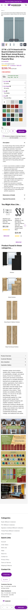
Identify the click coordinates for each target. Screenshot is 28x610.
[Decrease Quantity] (3, 131)
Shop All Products (6, 534)
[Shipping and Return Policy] (3, 136)
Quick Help (7, 574)
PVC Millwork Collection (8, 525)
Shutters (12, 272)
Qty (2, 127)
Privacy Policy (5, 559)
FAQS (2, 550)
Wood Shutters (12, 297)
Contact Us (4, 556)
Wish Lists (4, 547)
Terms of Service (6, 562)
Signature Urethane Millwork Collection (12, 528)
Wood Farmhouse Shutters (11, 346)
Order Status (4, 544)
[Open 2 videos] (24, 44)
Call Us (6, 579)
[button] (13, 131)
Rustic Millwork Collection (8, 522)
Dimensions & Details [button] (9, 195)
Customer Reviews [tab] (6, 359)
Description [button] (6, 142)
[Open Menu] (2, 5)
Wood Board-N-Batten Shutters (12, 322)
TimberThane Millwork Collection (10, 531)
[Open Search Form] (5, 5)
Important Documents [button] (9, 199)
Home (2, 10)
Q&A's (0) (19, 65)
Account (3, 541)
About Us (3, 553)
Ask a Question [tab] (5, 362)
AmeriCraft (5, 61)
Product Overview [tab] (6, 356)
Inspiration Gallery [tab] (6, 365)
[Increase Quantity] (7, 131)
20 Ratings (13, 65)
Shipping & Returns (6, 565)
